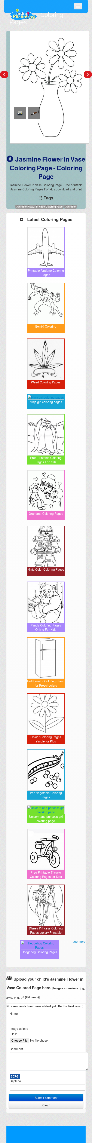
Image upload (19, 1028)
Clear (46, 1105)
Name (14, 1013)
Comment (16, 1049)
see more (79, 941)
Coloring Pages (36, 18)
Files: (13, 1034)
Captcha (15, 1081)
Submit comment (46, 1097)
